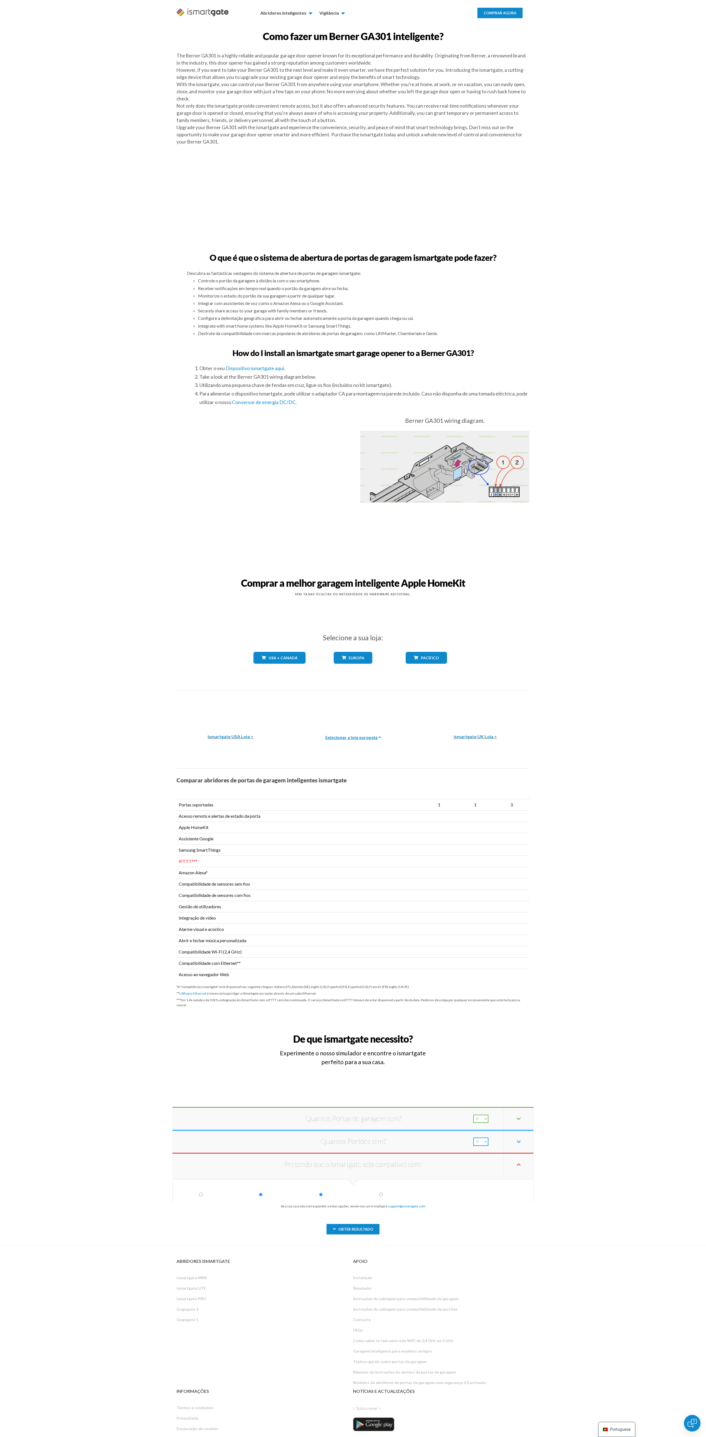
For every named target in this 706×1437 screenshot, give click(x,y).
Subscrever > (368, 1408)
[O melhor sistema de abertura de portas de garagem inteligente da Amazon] (230, 708)
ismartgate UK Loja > (475, 736)
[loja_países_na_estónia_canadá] (279, 667)
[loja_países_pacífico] (426, 667)
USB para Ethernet (192, 993)
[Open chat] (692, 1423)
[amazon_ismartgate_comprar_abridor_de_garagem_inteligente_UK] (475, 708)
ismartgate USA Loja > (230, 736)
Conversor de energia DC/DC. (264, 402)
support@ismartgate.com (407, 1206)
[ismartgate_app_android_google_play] (373, 1424)
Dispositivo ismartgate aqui (255, 368)
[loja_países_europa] (353, 667)
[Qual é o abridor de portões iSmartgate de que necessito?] (489, 1034)
